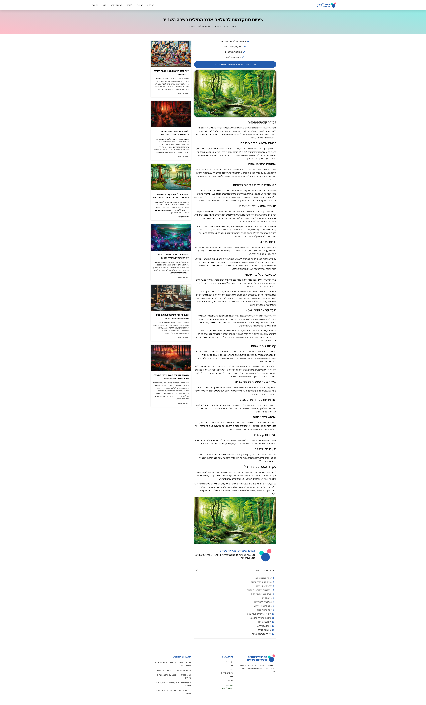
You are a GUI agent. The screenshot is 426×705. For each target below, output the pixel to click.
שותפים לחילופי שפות (264, 586)
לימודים (129, 5)
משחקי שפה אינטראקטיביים (261, 594)
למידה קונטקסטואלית (263, 578)
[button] (197, 570)
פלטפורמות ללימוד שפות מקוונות (259, 590)
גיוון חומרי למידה (264, 630)
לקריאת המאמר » (183, 93)
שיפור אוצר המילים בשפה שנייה (259, 614)
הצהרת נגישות (227, 688)
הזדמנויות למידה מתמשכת (260, 618)
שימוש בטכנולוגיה (264, 622)
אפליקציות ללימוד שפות (263, 602)
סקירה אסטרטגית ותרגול (261, 634)
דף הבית (150, 5)
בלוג (104, 5)
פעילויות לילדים (116, 5)
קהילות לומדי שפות (264, 610)
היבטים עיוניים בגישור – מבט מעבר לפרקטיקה (174, 670)
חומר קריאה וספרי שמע (263, 606)
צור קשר (95, 5)
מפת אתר (229, 685)
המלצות (140, 5)
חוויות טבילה (267, 598)
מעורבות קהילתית (264, 626)
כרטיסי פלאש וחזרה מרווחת (261, 582)
